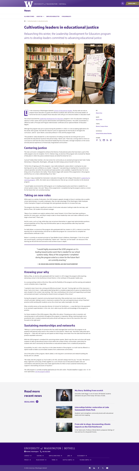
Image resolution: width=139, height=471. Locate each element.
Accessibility (81, 456)
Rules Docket (40, 460)
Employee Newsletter (52, 16)
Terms (53, 460)
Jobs (68, 456)
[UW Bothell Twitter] (103, 468)
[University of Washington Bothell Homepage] (66, 448)
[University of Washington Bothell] (45, 4)
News (27, 10)
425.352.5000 (46, 452)
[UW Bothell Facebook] (98, 468)
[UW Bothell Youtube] (107, 468)
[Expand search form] (123, 3)
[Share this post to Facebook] (97, 140)
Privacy (26, 460)
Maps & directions (54, 456)
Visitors (39, 456)
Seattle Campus (67, 460)
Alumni (98, 126)
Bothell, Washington (32, 452)
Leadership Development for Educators (51, 119)
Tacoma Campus (84, 460)
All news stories (29, 16)
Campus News (104, 126)
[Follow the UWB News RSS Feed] (108, 140)
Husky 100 (39, 16)
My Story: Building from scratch (89, 390)
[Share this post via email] (104, 140)
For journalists (66, 16)
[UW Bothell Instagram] (90, 468)
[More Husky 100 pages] (43, 16)
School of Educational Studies (63, 110)
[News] (24, 21)
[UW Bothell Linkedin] (94, 468)
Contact (26, 456)
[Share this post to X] (101, 140)
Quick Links (131, 3)
